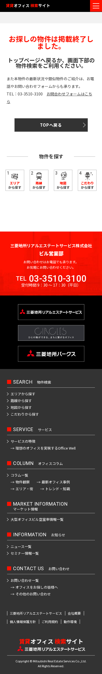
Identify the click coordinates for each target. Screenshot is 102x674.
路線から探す (21, 400)
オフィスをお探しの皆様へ (37, 587)
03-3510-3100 (57, 278)
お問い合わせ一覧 (25, 580)
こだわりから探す (25, 414)
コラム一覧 (19, 475)
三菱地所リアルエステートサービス (36, 613)
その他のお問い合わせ (33, 593)
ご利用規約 (50, 621)
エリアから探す (23, 393)
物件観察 (23, 481)
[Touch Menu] (96, 6)
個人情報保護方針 (23, 621)
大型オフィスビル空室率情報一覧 (37, 519)
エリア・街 (24, 488)
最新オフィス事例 (56, 481)
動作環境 (70, 621)
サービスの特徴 (23, 441)
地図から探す (21, 407)
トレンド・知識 (57, 488)
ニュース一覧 (21, 546)
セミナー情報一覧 (25, 553)
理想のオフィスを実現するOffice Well (46, 448)
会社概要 (74, 613)
